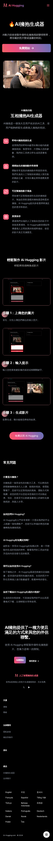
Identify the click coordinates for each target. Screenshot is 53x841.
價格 (5, 707)
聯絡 (5, 712)
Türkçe (8, 803)
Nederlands (42, 816)
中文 (23, 792)
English (8, 792)
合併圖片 (7, 778)
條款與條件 (8, 737)
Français (9, 797)
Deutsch (40, 811)
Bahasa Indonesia (25, 804)
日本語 (40, 803)
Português (25, 811)
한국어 (40, 792)
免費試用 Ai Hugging (26, 435)
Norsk (23, 816)
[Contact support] (46, 834)
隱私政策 (7, 732)
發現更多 (34, 661)
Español (24, 797)
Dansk (8, 816)
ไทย (22, 822)
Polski (8, 822)
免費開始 (20, 660)
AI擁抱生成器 (9, 773)
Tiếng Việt (41, 797)
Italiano (8, 811)
